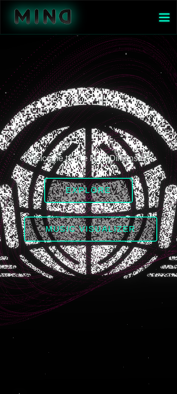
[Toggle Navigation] (164, 17)
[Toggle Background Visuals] (42, 17)
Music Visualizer (91, 228)
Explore (88, 190)
